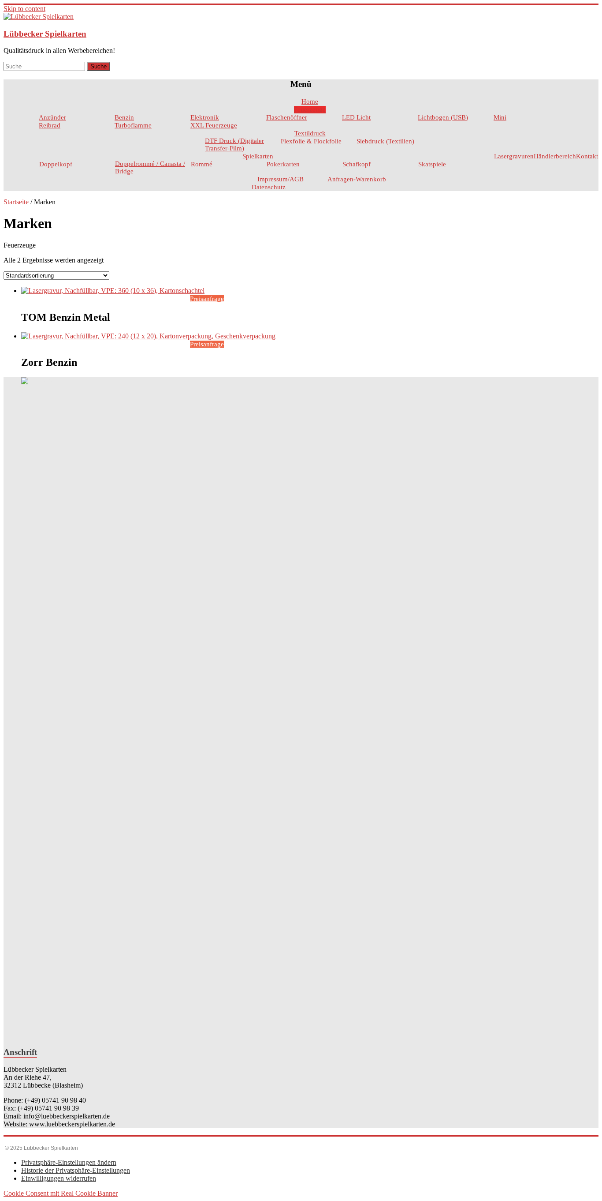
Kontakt (587, 156)
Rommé (201, 164)
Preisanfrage (207, 298)
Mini (500, 117)
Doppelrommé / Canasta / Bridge (150, 167)
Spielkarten (257, 156)
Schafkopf (356, 164)
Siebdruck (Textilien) (385, 141)
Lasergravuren (514, 156)
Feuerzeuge (310, 109)
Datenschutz (269, 187)
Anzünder (52, 117)
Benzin (124, 117)
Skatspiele (432, 164)
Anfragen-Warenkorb (356, 179)
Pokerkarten (283, 164)
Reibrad (49, 125)
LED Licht (356, 117)
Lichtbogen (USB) (443, 117)
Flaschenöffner (286, 117)
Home (309, 101)
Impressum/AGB (280, 179)
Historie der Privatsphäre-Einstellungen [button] (75, 1170)
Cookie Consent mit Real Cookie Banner (61, 1193)
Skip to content (24, 8)
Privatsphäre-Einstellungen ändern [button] (68, 1162)
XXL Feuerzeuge (213, 125)
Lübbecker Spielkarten (45, 33)
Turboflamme (133, 125)
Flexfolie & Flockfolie (311, 141)
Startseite (16, 202)
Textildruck (310, 133)
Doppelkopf (55, 164)
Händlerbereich (555, 156)
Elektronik (204, 117)
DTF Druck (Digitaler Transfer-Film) (234, 144)
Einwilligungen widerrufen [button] (58, 1178)
